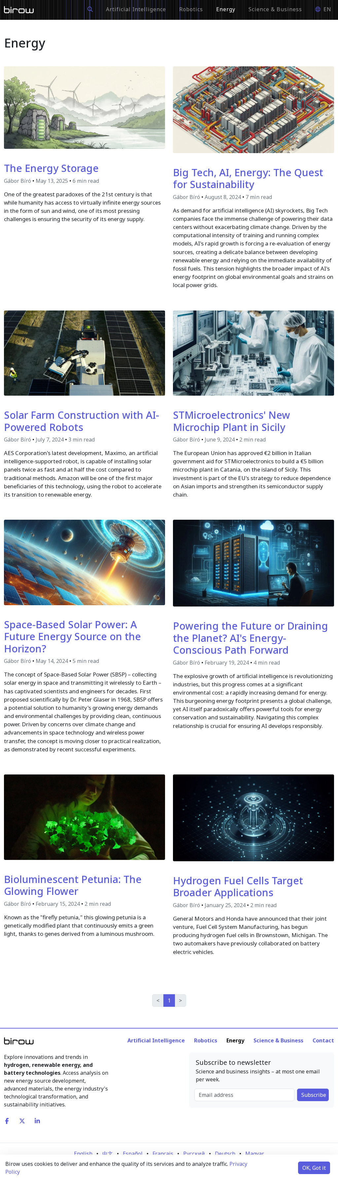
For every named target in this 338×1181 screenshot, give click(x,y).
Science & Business (275, 9)
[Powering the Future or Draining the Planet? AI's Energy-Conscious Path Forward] (253, 562)
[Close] (246, 6)
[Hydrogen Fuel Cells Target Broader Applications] (253, 817)
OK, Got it (314, 1167)
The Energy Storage (51, 168)
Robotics (191, 9)
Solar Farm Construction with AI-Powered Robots (81, 421)
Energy (225, 9)
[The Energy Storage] (84, 107)
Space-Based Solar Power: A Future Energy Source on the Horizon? (72, 636)
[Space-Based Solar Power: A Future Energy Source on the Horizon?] (84, 562)
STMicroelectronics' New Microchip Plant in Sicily (231, 421)
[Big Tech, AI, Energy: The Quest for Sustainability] (253, 109)
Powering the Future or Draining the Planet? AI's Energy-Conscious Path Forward (250, 638)
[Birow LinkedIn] (38, 1120)
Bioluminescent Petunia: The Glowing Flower (73, 885)
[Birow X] (22, 1120)
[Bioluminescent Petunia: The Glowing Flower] (84, 816)
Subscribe (313, 1095)
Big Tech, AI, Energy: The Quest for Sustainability (248, 178)
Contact (323, 1040)
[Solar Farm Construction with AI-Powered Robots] (84, 352)
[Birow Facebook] (7, 1120)
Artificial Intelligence (136, 9)
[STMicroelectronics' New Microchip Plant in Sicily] (253, 352)
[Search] (90, 9)
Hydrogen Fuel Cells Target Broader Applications (238, 886)
